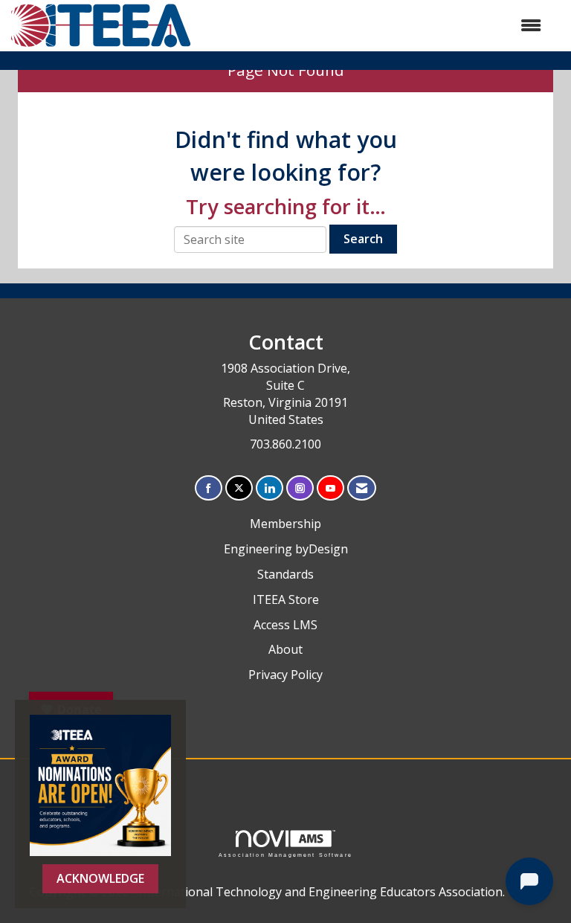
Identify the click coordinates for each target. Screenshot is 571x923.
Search (363, 239)
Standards (285, 574)
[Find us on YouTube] (330, 488)
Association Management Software (285, 855)
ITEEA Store (286, 599)
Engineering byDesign (286, 549)
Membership (285, 523)
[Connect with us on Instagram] (300, 488)
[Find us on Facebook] (208, 488)
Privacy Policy (285, 674)
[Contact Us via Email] (361, 488)
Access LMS (285, 625)
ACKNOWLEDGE (100, 878)
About (285, 649)
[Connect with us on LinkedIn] (269, 488)
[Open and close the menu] (374, 26)
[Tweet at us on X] (239, 488)
